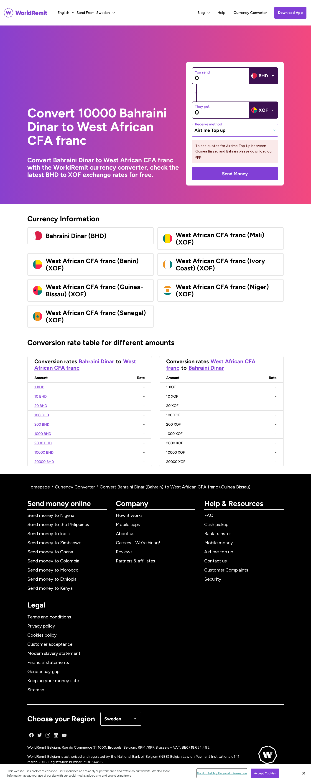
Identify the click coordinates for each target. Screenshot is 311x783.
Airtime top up (218, 551)
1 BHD (39, 387)
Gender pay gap (43, 671)
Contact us (215, 561)
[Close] (304, 773)
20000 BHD (44, 462)
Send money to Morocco (53, 570)
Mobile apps (128, 524)
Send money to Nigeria (50, 515)
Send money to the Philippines (58, 524)
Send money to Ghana (50, 551)
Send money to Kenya (50, 588)
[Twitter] (40, 735)
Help (221, 12)
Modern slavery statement (53, 653)
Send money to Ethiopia (51, 579)
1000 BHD (42, 434)
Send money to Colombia (53, 561)
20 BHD (40, 406)
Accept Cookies (265, 773)
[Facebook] (31, 735)
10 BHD (40, 396)
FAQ (209, 515)
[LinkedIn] (56, 735)
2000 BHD (43, 443)
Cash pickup (216, 524)
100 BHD (41, 415)
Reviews (124, 551)
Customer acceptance (49, 644)
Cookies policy (42, 635)
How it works (129, 515)
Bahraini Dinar (96, 361)
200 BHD (41, 424)
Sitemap (35, 689)
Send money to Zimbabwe (54, 542)
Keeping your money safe (53, 680)
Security (212, 579)
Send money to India (48, 533)
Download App (290, 12)
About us (125, 533)
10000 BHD (44, 452)
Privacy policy (41, 626)
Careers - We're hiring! (138, 542)
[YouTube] (64, 735)
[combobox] (235, 130)
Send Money (235, 173)
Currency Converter (250, 12)
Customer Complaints (226, 570)
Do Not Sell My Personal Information (222, 773)
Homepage (38, 487)
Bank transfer (217, 533)
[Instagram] (48, 735)
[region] (155, 773)
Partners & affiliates (135, 561)
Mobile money (218, 542)
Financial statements (48, 662)
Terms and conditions (49, 617)
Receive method (208, 124)
